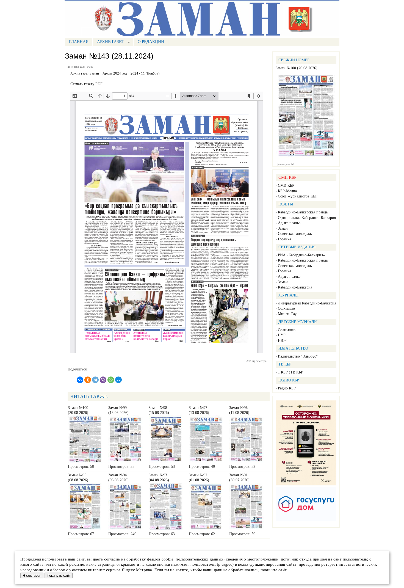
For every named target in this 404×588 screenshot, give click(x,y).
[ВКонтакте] (80, 380)
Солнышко (286, 330)
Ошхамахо (286, 308)
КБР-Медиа (287, 191)
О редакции (151, 41)
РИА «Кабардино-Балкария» (301, 255)
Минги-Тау (287, 314)
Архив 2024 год (115, 73)
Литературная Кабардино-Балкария (307, 303)
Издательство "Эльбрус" (298, 356)
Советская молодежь (295, 234)
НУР (282, 335)
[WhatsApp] (110, 380)
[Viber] (103, 380)
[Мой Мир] (118, 380)
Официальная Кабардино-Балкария (307, 218)
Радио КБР (287, 388)
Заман (283, 228)
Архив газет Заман (84, 73)
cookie (167, 559)
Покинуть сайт (59, 575)
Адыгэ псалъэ (289, 223)
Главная (78, 41)
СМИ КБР (286, 185)
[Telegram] (95, 380)
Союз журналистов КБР (297, 196)
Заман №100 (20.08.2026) (296, 68)
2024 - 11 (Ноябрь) (145, 73)
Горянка (284, 239)
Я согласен (32, 575)
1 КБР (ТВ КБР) (291, 372)
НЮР (282, 341)
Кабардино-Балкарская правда (303, 212)
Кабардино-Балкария (295, 287)
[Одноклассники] (87, 380)
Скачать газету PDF (86, 84)
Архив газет (108, 42)
